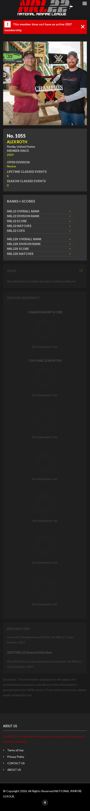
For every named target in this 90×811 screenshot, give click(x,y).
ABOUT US (14, 769)
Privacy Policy (15, 756)
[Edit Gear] (81, 270)
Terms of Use (15, 750)
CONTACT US (16, 763)
